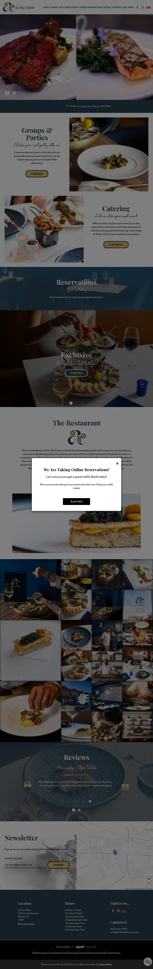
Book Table (76, 501)
